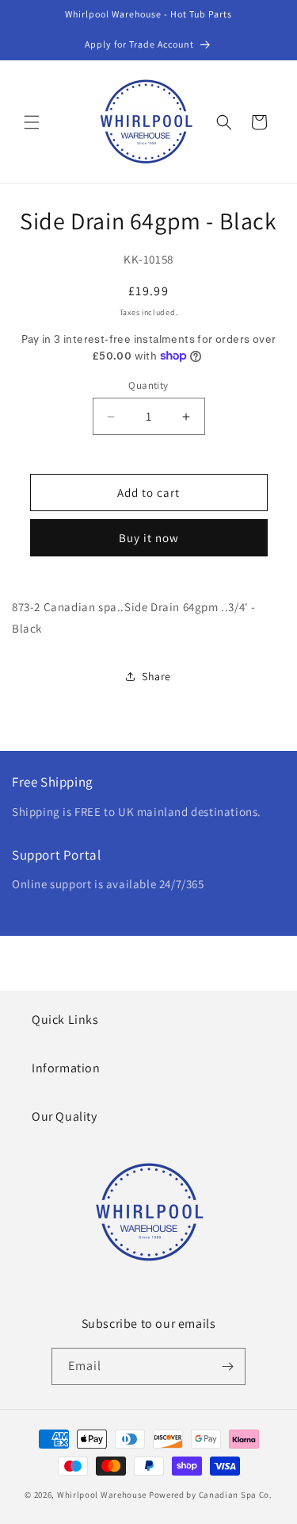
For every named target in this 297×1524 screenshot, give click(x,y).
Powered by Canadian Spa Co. (210, 1494)
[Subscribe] (227, 1366)
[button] (31, 122)
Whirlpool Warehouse (102, 1494)
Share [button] (156, 676)
